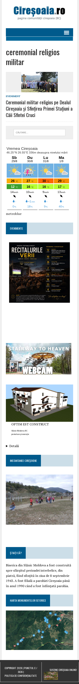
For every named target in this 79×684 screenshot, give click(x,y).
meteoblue (13, 213)
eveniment (13, 96)
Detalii (14, 446)
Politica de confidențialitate (21, 675)
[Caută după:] (40, 132)
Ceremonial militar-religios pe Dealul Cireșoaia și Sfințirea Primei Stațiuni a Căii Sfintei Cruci (39, 108)
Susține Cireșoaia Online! (63, 670)
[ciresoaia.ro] (39, 14)
